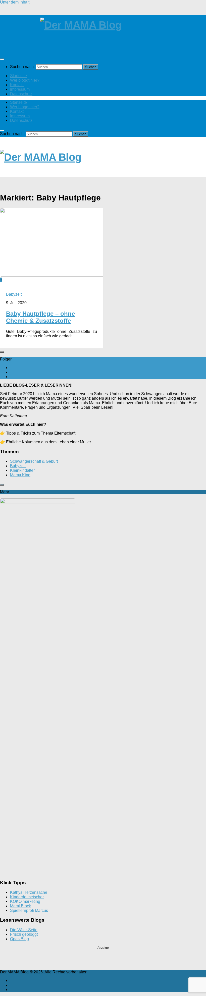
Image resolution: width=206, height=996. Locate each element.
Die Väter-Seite (23, 930)
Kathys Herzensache (28, 892)
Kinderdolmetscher (27, 897)
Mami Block (20, 906)
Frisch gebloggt (24, 934)
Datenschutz (21, 94)
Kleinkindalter (22, 470)
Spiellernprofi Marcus (29, 910)
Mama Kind (20, 475)
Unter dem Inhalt (14, 2)
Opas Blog (19, 939)
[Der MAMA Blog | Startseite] (103, 30)
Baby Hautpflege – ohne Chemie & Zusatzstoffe (40, 317)
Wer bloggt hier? (24, 80)
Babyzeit (14, 294)
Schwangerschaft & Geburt (34, 461)
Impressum (20, 89)
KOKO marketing (25, 901)
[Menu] (2, 59)
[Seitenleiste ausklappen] (2, 352)
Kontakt (17, 85)
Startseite (18, 76)
